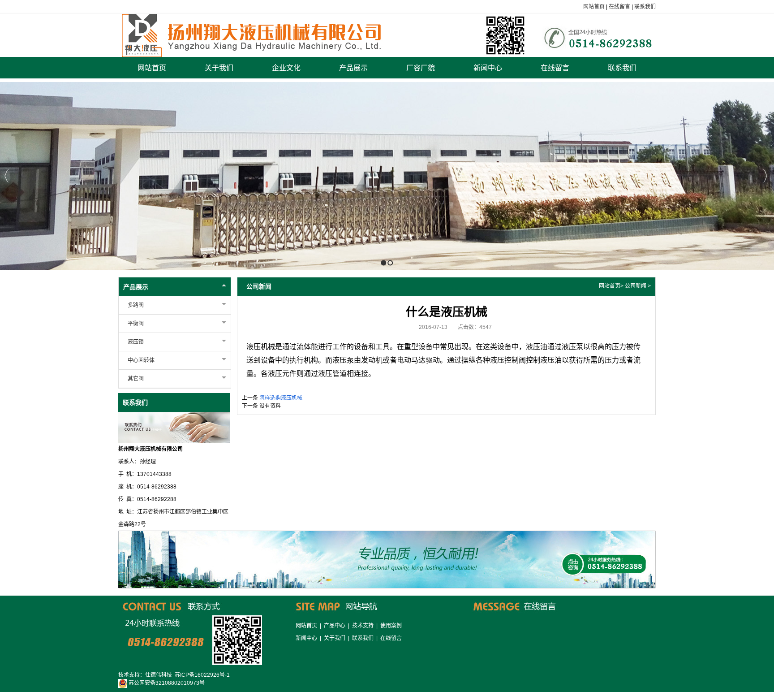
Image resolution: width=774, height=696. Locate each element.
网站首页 (594, 7)
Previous (6, 175)
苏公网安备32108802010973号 (166, 683)
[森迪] (387, 35)
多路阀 (136, 305)
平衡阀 (136, 323)
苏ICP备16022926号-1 (202, 675)
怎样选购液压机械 (280, 398)
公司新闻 (635, 286)
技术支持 (363, 626)
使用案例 (391, 626)
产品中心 (334, 626)
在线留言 (619, 7)
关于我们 (334, 638)
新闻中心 (306, 638)
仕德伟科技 (158, 675)
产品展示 (135, 286)
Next (764, 175)
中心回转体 (141, 360)
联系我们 (645, 7)
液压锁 (136, 342)
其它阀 (136, 379)
